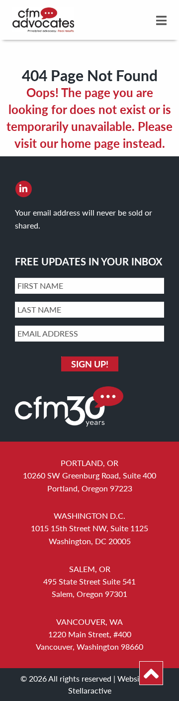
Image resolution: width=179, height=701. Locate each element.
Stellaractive (89, 690)
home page (90, 142)
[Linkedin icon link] (23, 188)
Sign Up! (89, 363)
